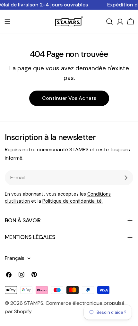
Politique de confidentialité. (72, 201)
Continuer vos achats (69, 98)
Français (14, 258)
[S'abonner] (126, 177)
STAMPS (33, 303)
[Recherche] (109, 21)
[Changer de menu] (7, 21)
